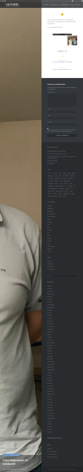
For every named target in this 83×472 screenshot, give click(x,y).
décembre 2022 (50, 304)
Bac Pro (57, 183)
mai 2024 (49, 285)
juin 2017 (49, 421)
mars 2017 (49, 429)
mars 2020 (49, 353)
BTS (61, 183)
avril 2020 (49, 350)
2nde (69, 173)
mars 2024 (49, 288)
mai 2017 (49, 423)
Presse (48, 235)
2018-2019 (60, 51)
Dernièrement (64, 4)
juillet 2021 (49, 331)
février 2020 (50, 356)
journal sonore (51, 191)
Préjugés (72, 193)
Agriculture (49, 205)
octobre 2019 (50, 367)
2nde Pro (73, 173)
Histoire (49, 219)
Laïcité (66, 191)
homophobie (61, 188)
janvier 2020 (50, 358)
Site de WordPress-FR (52, 456)
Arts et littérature (51, 213)
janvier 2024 (50, 291)
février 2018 (50, 404)
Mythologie (66, 193)
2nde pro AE (50, 175)
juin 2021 (49, 334)
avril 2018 (49, 399)
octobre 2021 (50, 329)
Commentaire (51, 92)
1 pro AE (54, 173)
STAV (59, 196)
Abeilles (56, 180)
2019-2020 (50, 178)
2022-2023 (70, 178)
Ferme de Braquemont (52, 188)
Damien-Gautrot (12, 469)
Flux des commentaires (52, 454)
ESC (74, 186)
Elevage (70, 186)
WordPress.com (73, 469)
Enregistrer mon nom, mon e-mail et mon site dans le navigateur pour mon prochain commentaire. (61, 130)
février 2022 (50, 321)
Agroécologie (54, 4)
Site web (49, 121)
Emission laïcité (50, 163)
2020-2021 (57, 178)
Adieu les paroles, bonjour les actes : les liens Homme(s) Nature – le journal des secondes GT (61, 157)
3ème (56, 175)
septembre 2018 (50, 394)
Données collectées (59, 186)
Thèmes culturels (14, 455)
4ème (60, 175)
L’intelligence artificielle (52, 160)
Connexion (49, 448)
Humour (68, 188)
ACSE (61, 180)
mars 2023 (49, 299)
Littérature (54, 193)
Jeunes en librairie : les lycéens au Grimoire (56, 153)
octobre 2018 (50, 391)
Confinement (50, 186)
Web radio (49, 249)
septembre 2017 (50, 418)
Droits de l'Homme (51, 216)
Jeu (72, 188)
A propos (46, 4)
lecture (70, 191)
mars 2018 (49, 402)
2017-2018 (65, 175)
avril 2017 (49, 426)
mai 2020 (49, 348)
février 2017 (50, 432)
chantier (65, 183)
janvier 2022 (50, 323)
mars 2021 (49, 340)
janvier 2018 (50, 407)
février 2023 (50, 302)
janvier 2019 (50, 386)
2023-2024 (50, 180)
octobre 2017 (50, 415)
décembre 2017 (50, 410)
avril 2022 (49, 315)
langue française (59, 191)
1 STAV (64, 173)
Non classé (49, 230)
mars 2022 (49, 318)
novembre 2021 (50, 326)
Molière (60, 193)
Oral (48, 232)
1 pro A (49, 173)
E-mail (49, 115)
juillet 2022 (49, 310)
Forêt (49, 251)
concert (70, 183)
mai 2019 (49, 375)
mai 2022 (49, 312)
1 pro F (59, 173)
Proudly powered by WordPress (54, 469)
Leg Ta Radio (12, 4)
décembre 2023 (50, 294)
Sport (48, 243)
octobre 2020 (50, 345)
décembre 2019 (50, 361)
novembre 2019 (50, 364)
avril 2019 (49, 377)
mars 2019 (49, 380)
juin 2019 (49, 372)
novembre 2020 (50, 342)
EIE (66, 186)
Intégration (49, 222)
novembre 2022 (50, 307)
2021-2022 (64, 178)
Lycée (48, 227)
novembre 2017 (50, 413)
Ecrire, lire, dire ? (75, 4)
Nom (48, 109)
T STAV (64, 196)
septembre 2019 (50, 369)
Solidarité (6, 455)
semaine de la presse (52, 196)
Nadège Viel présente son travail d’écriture (56, 151)
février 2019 (50, 383)
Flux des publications (51, 451)
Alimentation (51, 183)
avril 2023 (49, 296)
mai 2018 (49, 396)
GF (65, 51)
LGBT (49, 193)
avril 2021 (49, 337)
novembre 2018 (50, 388)
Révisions (49, 238)
